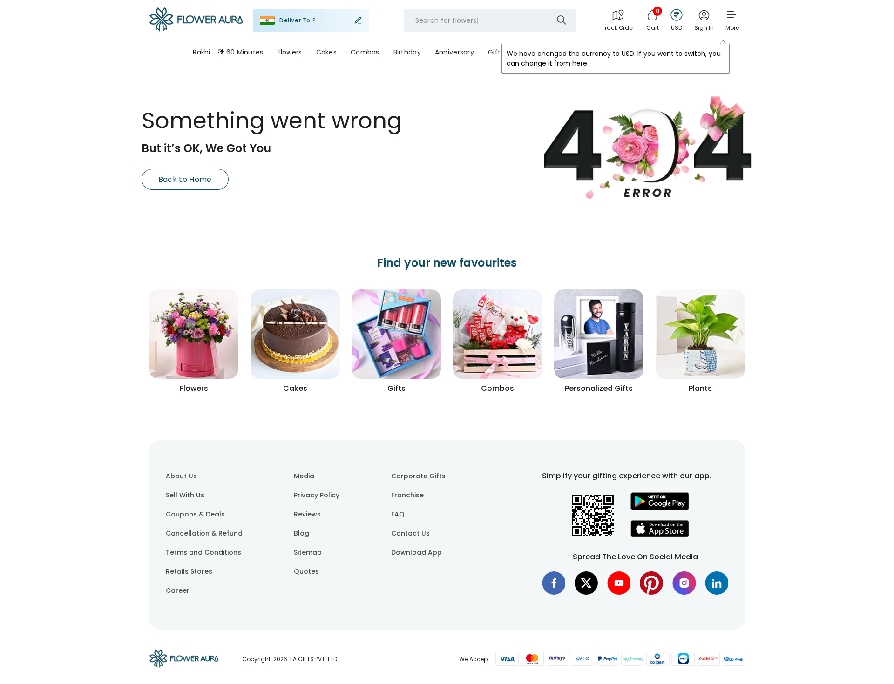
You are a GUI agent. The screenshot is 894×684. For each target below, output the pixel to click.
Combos (365, 52)
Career (178, 590)
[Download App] (659, 507)
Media (304, 476)
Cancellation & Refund (204, 533)
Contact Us (410, 533)
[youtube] (618, 583)
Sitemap (308, 552)
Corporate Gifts (418, 476)
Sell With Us (185, 495)
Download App (416, 552)
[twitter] (586, 583)
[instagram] (684, 583)
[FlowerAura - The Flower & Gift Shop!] (196, 29)
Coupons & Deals (195, 514)
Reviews (307, 514)
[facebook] (553, 583)
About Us (181, 476)
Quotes (306, 571)
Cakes (326, 52)
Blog (301, 533)
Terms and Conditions (203, 552)
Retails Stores (189, 571)
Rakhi (201, 52)
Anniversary (454, 52)
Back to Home (185, 179)
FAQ (398, 514)
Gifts (496, 52)
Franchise (407, 495)
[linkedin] (716, 583)
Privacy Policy (316, 495)
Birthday (407, 52)
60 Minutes (245, 52)
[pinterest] (651, 583)
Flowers (290, 52)
